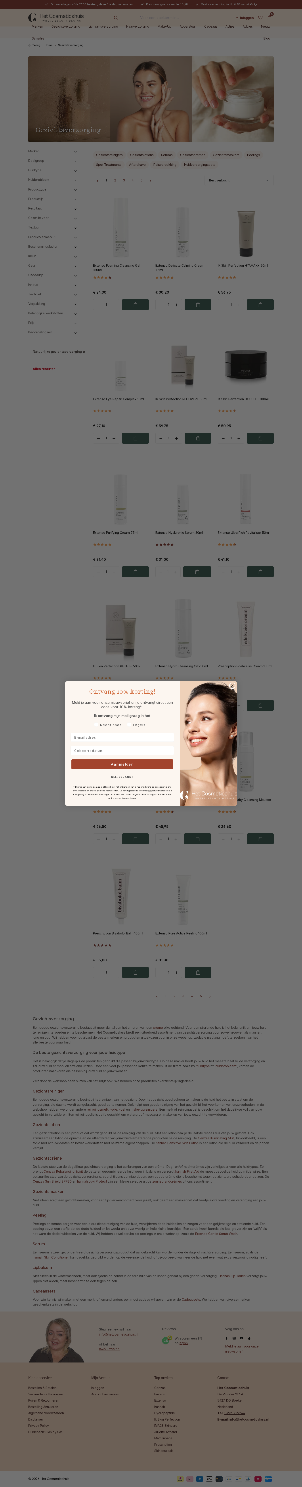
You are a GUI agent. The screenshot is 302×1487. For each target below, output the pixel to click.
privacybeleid (79, 790)
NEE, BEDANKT (122, 777)
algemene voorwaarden (106, 790)
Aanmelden (122, 764)
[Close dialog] (232, 685)
